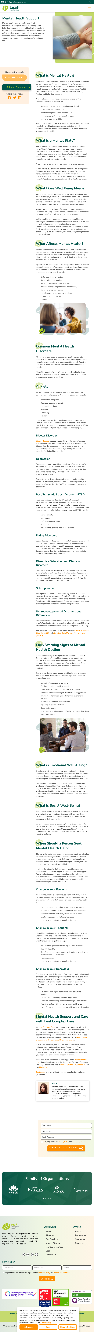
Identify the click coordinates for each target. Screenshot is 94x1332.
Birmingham (81, 1235)
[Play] (5, 77)
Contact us (40, 1072)
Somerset (81, 1065)
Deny (48, 1327)
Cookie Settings (67, 1327)
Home (48, 1231)
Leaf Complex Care (47, 1027)
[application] (14, 77)
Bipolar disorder (43, 441)
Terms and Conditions (80, 1142)
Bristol (63, 1065)
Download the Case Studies (63, 1147)
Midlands (43, 1067)
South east (80, 1239)
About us (50, 1235)
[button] (89, 8)
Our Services (52, 1239)
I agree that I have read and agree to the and (37, 1272)
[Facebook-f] (23, 1254)
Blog (48, 1251)
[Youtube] (36, 1254)
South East (71, 1065)
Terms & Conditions (62, 1272)
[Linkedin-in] (27, 1254)
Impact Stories (53, 1243)
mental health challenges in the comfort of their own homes (62, 1038)
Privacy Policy (63, 1142)
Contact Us (51, 1254)
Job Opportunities (54, 1247)
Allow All (28, 1327)
